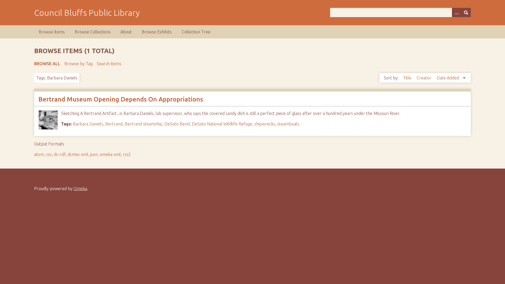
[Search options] (456, 12)
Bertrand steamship (143, 123)
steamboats (288, 123)
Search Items (109, 63)
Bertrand (114, 123)
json (94, 154)
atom (39, 154)
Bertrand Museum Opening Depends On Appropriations (120, 99)
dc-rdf (59, 154)
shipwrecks (264, 123)
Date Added (448, 77)
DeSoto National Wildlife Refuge (222, 123)
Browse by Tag (78, 63)
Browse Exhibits (157, 31)
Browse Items (52, 31)
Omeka (80, 188)
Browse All (47, 63)
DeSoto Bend (177, 123)
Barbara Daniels (88, 123)
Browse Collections (92, 31)
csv (49, 154)
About (126, 31)
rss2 (127, 154)
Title (407, 77)
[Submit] (466, 12)
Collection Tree (196, 31)
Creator (424, 77)
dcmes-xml (78, 154)
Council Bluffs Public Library (87, 12)
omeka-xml (110, 154)
